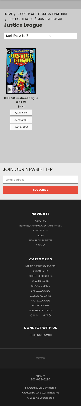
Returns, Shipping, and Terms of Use (40, 225)
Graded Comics (40, 285)
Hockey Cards (40, 305)
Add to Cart (21, 127)
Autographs (40, 271)
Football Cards (40, 300)
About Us (40, 220)
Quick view (21, 112)
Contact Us (40, 230)
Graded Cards (40, 281)
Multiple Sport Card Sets (40, 266)
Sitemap (40, 245)
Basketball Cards (40, 295)
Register (47, 240)
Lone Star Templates (47, 392)
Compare (19, 120)
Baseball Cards (40, 290)
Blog (40, 235)
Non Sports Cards (40, 310)
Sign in (33, 240)
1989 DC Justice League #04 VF (21, 100)
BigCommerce (47, 387)
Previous (6, 402)
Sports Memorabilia (41, 276)
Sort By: (12, 36)
